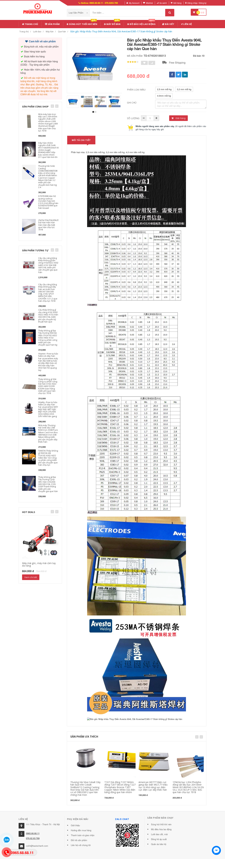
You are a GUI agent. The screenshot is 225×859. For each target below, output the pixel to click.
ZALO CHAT (122, 819)
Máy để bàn (113, 23)
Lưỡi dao (37, 31)
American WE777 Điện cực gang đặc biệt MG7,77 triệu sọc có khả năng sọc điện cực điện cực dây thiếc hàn (153, 786)
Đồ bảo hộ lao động (142, 23)
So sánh (163, 2)
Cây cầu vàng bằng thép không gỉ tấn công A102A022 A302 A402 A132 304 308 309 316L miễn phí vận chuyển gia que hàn (48, 265)
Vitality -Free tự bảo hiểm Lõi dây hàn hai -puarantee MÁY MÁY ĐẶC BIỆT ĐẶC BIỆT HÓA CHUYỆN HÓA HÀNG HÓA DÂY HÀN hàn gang (48, 409)
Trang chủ (31, 24)
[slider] (133, 62)
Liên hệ (187, 24)
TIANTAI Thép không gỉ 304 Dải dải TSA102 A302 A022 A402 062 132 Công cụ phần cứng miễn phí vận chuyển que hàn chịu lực (48, 457)
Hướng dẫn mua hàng (81, 830)
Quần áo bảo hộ (158, 844)
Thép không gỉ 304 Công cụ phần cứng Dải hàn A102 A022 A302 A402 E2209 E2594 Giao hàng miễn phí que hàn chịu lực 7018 (47, 386)
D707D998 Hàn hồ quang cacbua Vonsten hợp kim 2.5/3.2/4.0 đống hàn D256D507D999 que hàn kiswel (48, 202)
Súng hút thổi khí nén (82, 23)
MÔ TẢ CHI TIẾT (81, 140)
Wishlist (149, 2)
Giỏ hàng (177, 2)
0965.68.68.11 (33, 833)
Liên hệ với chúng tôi (81, 845)
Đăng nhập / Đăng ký (196, 2)
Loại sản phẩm (76, 12)
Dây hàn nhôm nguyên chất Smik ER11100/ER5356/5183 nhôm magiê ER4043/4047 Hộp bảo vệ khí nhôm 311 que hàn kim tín (49, 150)
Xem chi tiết (30, 577)
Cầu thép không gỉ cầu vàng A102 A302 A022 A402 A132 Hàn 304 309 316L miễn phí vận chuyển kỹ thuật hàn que (48, 315)
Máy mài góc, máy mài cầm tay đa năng (39, 564)
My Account (134, 2)
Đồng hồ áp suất (159, 839)
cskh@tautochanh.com (37, 845)
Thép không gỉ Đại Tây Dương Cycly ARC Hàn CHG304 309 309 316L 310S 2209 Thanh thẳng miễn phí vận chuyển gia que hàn (48, 484)
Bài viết (169, 24)
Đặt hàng (180, 118)
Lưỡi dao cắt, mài (159, 834)
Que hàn (62, 31)
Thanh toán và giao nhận (82, 835)
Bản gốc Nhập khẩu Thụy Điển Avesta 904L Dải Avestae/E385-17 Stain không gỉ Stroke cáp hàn (121, 31)
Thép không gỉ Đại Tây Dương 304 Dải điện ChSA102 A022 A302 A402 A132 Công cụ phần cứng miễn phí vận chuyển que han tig (47, 337)
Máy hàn (50, 31)
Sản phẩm (53, 24)
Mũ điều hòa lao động (161, 829)
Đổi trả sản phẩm (79, 840)
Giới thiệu (75, 825)
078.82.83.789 (33, 838)
